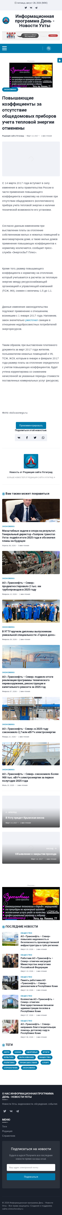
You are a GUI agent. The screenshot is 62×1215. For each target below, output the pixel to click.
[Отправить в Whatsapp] (43, 437)
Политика (9, 1062)
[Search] (48, 48)
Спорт (45, 1062)
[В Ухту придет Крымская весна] (31, 811)
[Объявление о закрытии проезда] (31, 848)
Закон (18, 1052)
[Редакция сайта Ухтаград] (31, 467)
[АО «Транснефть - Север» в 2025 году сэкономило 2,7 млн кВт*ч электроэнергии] (31, 708)
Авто (6, 1052)
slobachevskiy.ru (15, 1208)
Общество (26, 933)
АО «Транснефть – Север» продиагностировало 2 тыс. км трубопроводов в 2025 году (21, 586)
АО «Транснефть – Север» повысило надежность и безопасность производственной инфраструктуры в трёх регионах (40, 941)
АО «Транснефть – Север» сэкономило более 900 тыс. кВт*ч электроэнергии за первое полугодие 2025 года (30, 777)
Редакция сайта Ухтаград (13, 136)
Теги (4, 1126)
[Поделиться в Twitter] (35, 437)
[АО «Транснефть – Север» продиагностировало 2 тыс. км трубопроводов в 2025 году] (31, 562)
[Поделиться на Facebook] (27, 437)
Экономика (10, 89)
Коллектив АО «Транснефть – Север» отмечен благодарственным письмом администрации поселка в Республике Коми (37, 1005)
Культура (9, 1057)
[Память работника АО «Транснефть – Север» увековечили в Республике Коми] (11, 983)
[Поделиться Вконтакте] (19, 437)
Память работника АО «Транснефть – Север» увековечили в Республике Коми (39, 983)
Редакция (7, 1131)
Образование (26, 1057)
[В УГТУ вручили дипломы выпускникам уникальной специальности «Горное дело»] (31, 611)
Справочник (11, 1068)
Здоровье (32, 1052)
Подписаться (31, 1176)
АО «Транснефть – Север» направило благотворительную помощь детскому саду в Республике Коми (38, 1028)
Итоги (46, 1052)
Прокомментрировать (31, 425)
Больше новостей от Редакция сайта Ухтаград (30, 477)
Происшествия (28, 1062)
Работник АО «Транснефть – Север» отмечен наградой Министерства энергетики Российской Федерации (37, 963)
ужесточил (31, 320)
